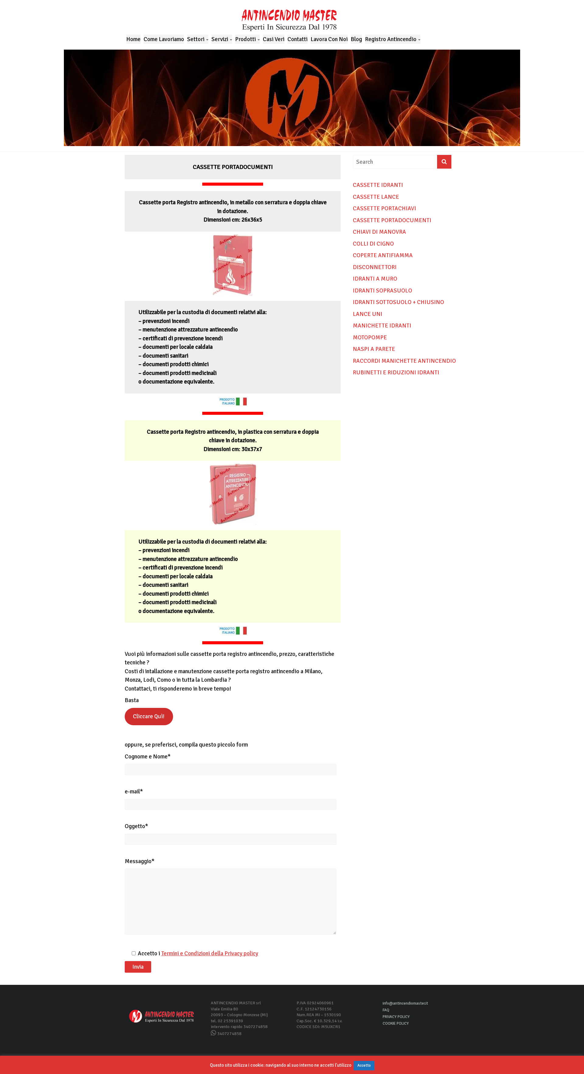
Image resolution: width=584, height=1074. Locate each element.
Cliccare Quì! (149, 716)
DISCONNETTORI (375, 267)
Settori (195, 39)
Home (133, 39)
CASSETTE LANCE (376, 197)
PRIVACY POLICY (396, 1016)
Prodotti (245, 39)
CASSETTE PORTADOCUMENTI (392, 220)
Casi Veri (273, 39)
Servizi (219, 39)
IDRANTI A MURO (375, 278)
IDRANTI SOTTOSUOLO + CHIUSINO (398, 302)
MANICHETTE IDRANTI (382, 325)
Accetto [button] (364, 1065)
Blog (356, 39)
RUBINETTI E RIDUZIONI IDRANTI (396, 372)
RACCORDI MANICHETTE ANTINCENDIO (404, 361)
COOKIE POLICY (396, 1023)
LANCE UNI (367, 314)
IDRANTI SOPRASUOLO (382, 290)
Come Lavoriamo (164, 39)
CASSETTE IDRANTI (378, 185)
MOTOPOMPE (370, 337)
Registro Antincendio (390, 39)
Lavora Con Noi (329, 39)
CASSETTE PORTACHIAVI (384, 208)
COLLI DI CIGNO (373, 243)
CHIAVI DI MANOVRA (379, 232)
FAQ (386, 1010)
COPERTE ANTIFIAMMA (383, 255)
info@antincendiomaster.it (405, 1003)
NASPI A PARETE (374, 349)
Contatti (297, 39)
